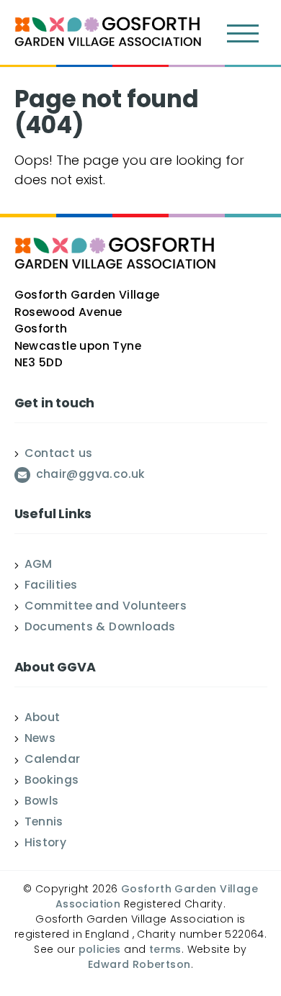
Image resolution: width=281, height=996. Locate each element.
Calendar (52, 760)
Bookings (51, 781)
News (40, 739)
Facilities (51, 586)
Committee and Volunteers (105, 607)
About (42, 719)
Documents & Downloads (100, 628)
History (45, 844)
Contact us (58, 454)
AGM (38, 565)
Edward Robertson (139, 965)
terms (165, 950)
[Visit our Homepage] (108, 33)
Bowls (41, 802)
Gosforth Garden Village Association (156, 897)
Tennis (43, 823)
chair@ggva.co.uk (91, 475)
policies (100, 950)
